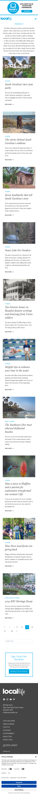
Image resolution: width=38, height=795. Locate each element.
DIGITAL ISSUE (7, 740)
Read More (9, 104)
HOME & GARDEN (8, 724)
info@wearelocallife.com (10, 712)
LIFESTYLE (6, 727)
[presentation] (19, 67)
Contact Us (6, 751)
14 (32, 627)
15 (5, 631)
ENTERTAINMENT (8, 733)
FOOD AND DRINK (9, 721)
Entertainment (9, 598)
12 (22, 627)
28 (12, 631)
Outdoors (7, 81)
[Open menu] (35, 18)
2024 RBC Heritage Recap (19, 601)
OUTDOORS (7, 730)
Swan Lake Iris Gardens (18, 250)
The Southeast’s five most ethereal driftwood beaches (18, 429)
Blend (6, 421)
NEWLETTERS (7, 737)
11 (17, 627)
